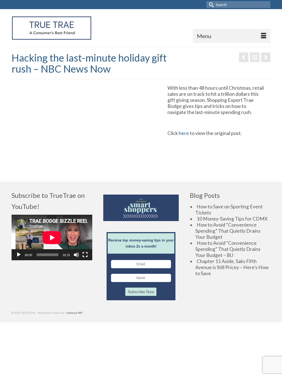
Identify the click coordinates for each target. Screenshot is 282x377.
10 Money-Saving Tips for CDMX (232, 219)
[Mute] (76, 254)
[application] (52, 237)
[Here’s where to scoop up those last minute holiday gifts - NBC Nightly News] (265, 57)
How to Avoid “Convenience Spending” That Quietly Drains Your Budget (228, 231)
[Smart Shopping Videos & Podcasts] (254, 57)
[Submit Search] (210, 4)
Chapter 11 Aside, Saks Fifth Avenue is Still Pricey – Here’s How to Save (232, 267)
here (184, 133)
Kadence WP (74, 312)
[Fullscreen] (85, 254)
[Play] (18, 254)
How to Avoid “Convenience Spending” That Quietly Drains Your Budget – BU (228, 249)
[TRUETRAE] (52, 28)
